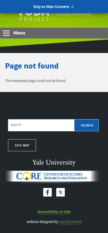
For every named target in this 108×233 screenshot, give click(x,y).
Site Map (22, 145)
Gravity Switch (70, 222)
